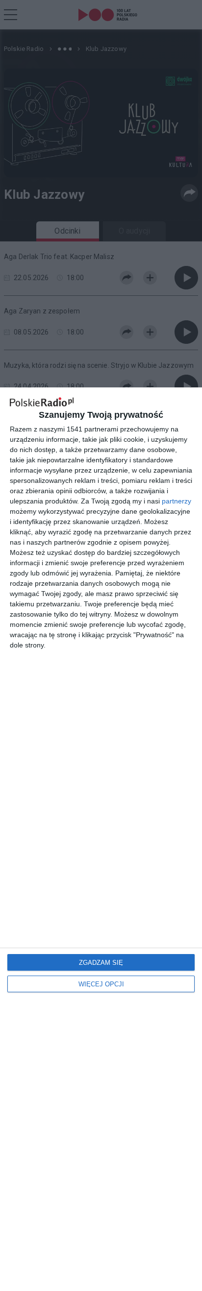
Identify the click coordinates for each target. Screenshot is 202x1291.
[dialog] (101, 839)
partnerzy (176, 501)
